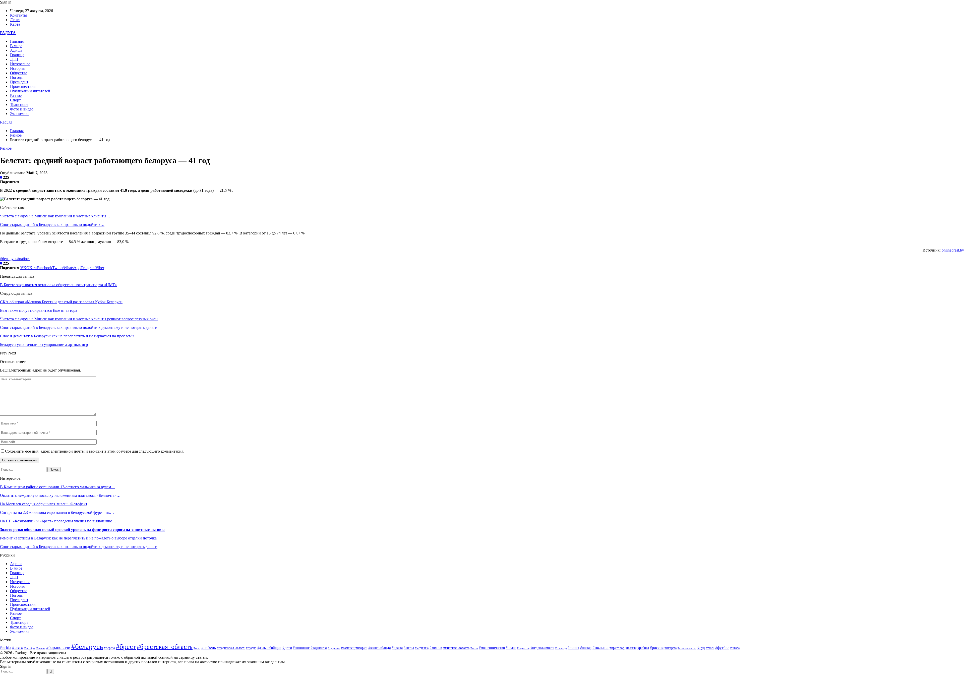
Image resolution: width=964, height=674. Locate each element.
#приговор (617, 648)
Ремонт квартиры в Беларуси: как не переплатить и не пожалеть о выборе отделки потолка (78, 538)
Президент (19, 82)
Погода (16, 77)
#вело (197, 647)
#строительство (687, 647)
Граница (17, 55)
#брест (126, 646)
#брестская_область (165, 646)
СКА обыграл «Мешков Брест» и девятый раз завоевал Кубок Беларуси (61, 302)
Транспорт (19, 104)
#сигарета (671, 648)
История (17, 68)
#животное (301, 648)
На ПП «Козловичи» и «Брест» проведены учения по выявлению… (58, 521)
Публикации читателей (30, 91)
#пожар (585, 648)
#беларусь (8, 259)
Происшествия (22, 86)
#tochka (5, 648)
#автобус (29, 648)
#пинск (573, 648)
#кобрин (361, 648)
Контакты (18, 15)
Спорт (15, 100)
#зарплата (319, 648)
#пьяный (631, 648)
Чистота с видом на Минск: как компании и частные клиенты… (55, 216)
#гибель (208, 647)
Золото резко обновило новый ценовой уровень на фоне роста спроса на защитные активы (82, 529)
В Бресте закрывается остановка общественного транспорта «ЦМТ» (58, 285)
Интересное (20, 64)
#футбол (722, 648)
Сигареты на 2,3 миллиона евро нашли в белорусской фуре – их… (57, 512)
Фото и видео (21, 109)
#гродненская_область (231, 648)
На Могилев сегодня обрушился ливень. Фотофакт (43, 504)
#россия (657, 647)
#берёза (109, 648)
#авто (17, 647)
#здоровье (334, 647)
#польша (600, 647)
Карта (15, 24)
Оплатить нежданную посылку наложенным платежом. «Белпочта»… (60, 495)
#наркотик (523, 647)
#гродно (251, 648)
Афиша (16, 50)
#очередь (561, 647)
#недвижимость (542, 648)
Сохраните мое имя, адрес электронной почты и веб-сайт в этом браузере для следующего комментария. (94, 451)
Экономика (19, 113)
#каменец (347, 648)
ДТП (14, 59)
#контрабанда (379, 648)
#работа (23, 259)
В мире (16, 46)
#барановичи (58, 647)
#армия (40, 647)
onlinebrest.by (953, 250)
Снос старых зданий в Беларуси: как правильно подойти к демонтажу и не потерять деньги (78, 546)
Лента (15, 20)
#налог (511, 648)
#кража (397, 648)
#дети (287, 647)
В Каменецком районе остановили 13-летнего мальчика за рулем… (57, 487)
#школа (735, 648)
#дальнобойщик (269, 648)
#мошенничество (492, 648)
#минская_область (456, 648)
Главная (17, 41)
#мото (474, 647)
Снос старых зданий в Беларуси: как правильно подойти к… (52, 224)
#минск (436, 647)
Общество (18, 73)
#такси (710, 648)
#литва (409, 648)
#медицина (422, 648)
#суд (701, 648)
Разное (16, 95)
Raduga (6, 122)
